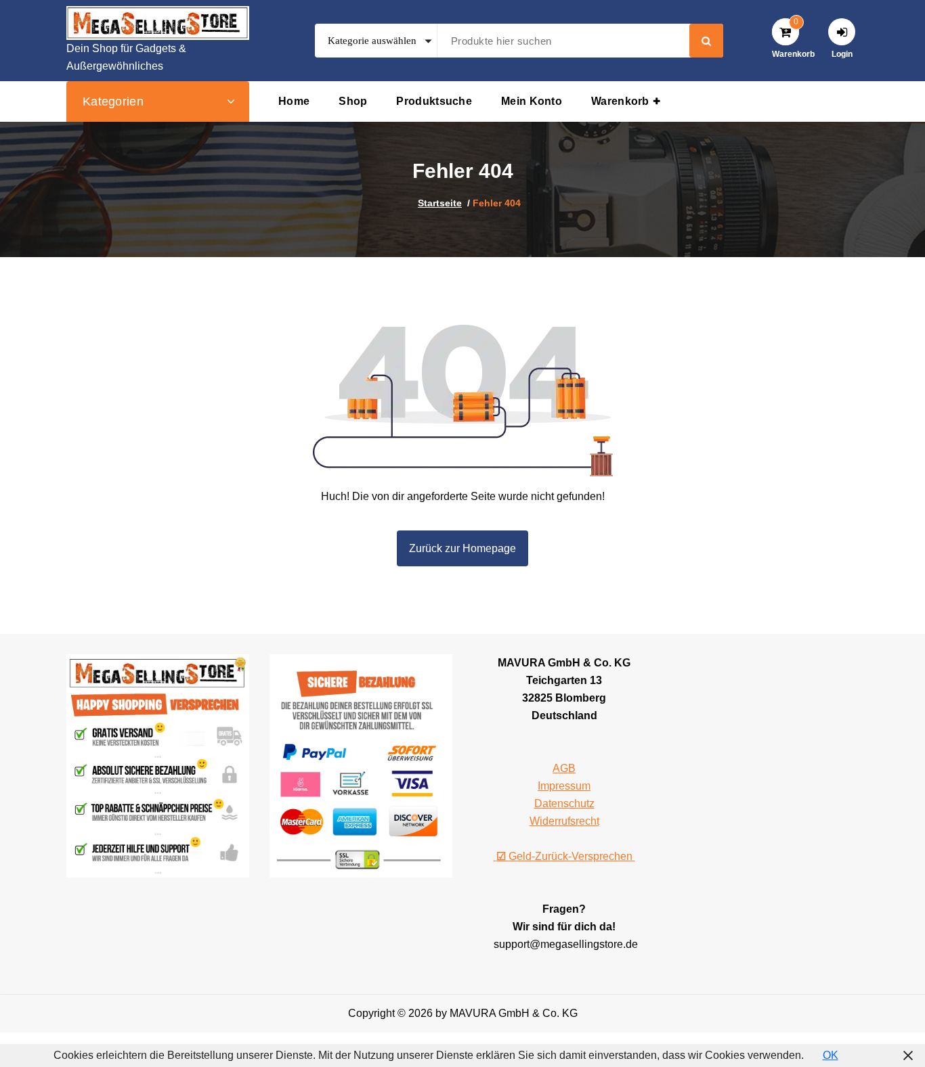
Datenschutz (564, 803)
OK (830, 1055)
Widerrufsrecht (564, 821)
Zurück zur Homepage (462, 548)
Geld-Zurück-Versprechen (565, 856)
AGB (564, 768)
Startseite (440, 203)
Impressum (564, 786)
